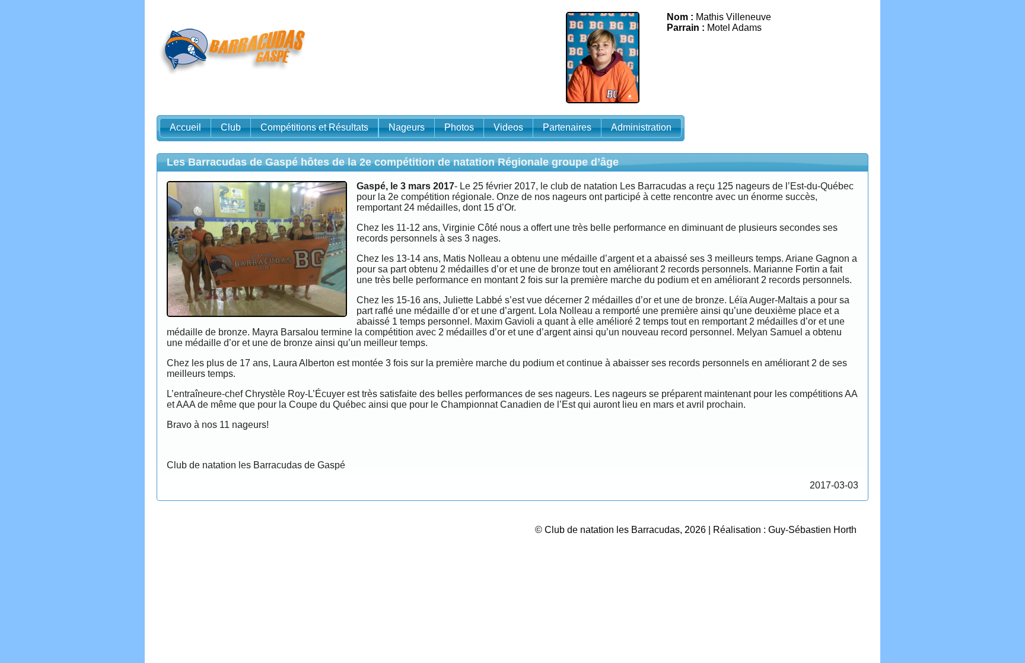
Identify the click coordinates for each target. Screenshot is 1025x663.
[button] (185, 128)
